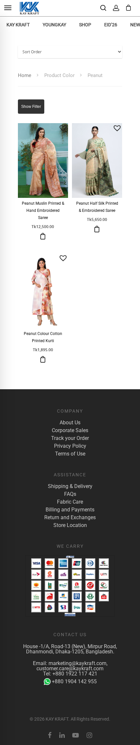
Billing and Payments (70, 509)
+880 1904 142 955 (74, 681)
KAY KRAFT (18, 24)
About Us (70, 422)
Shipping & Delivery (70, 486)
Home (24, 75)
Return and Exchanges (70, 517)
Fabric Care (70, 502)
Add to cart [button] (43, 236)
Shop (85, 24)
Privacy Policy (70, 446)
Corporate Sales (70, 430)
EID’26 (110, 24)
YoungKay (54, 24)
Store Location (70, 525)
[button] (63, 128)
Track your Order (70, 438)
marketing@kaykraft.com (77, 663)
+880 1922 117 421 (74, 674)
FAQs (70, 494)
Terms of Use (70, 453)
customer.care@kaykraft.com (70, 668)
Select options (43, 359)
